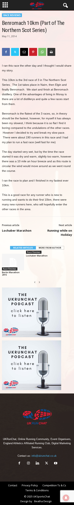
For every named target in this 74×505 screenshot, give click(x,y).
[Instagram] (28, 463)
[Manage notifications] (66, 498)
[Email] (24, 52)
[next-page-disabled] (39, 282)
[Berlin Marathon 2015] (13, 262)
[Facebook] (6, 52)
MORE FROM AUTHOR (50, 247)
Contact (12, 485)
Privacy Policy (30, 485)
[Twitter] (15, 52)
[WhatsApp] (42, 52)
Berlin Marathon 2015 (11, 273)
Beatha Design (43, 501)
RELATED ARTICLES (23, 247)
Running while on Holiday (59, 232)
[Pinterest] (33, 52)
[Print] (51, 52)
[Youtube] (55, 463)
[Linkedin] (37, 463)
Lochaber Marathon (16, 230)
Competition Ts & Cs (54, 485)
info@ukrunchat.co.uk (44, 455)
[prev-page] (35, 282)
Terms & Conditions (37, 490)
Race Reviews (12, 15)
